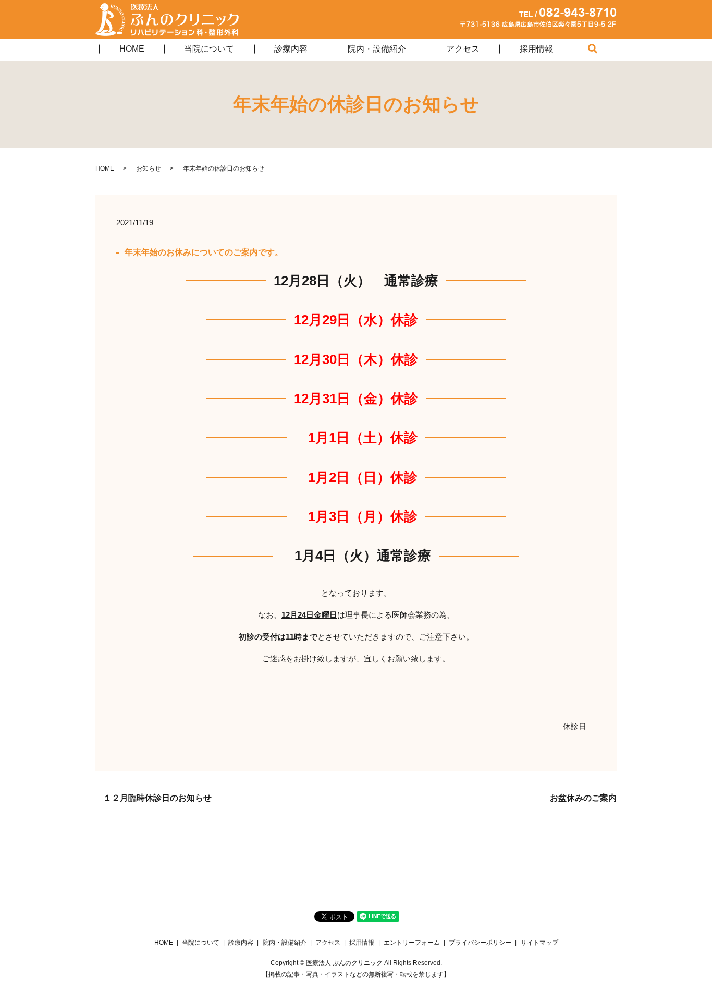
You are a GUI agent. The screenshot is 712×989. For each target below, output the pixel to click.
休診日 (574, 726)
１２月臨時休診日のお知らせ (157, 797)
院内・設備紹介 (377, 48)
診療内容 (291, 48)
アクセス (463, 48)
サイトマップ (539, 942)
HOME (131, 48)
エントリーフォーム (412, 942)
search (602, 50)
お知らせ (148, 168)
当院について (209, 48)
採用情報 (536, 48)
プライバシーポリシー (480, 942)
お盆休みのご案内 (583, 797)
